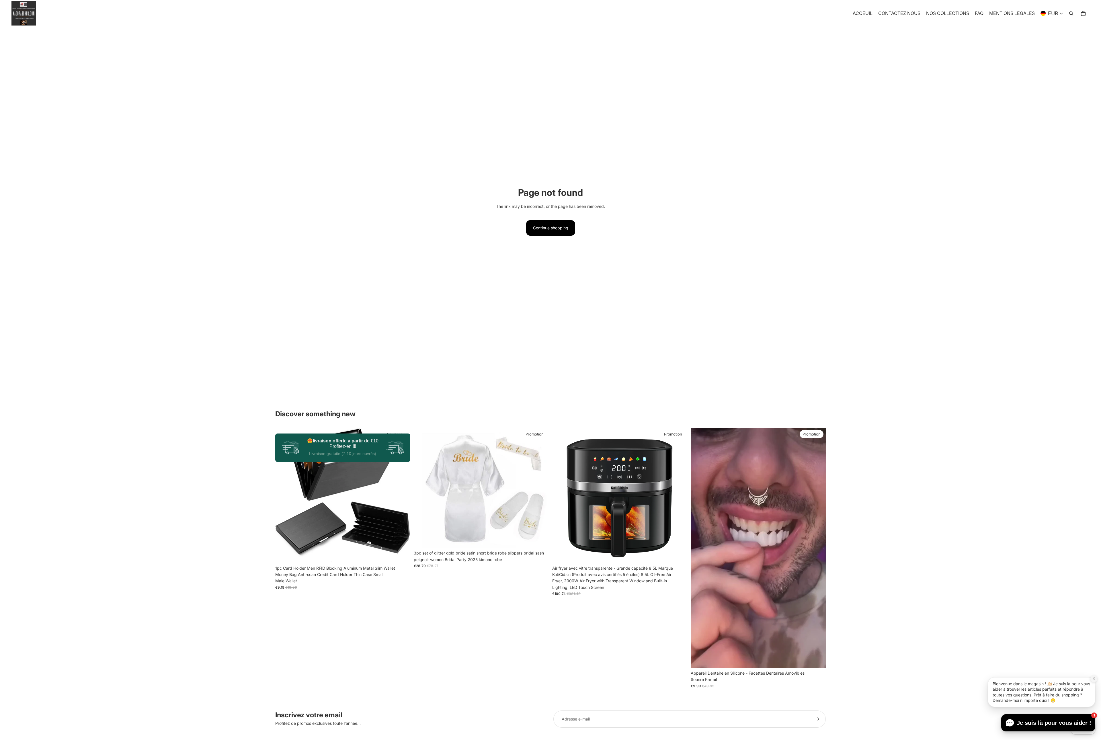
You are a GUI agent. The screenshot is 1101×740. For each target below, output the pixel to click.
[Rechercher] (1071, 13)
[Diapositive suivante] (401, 495)
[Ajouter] (678, 554)
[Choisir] (401, 554)
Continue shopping (550, 227)
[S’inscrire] (817, 719)
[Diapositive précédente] (283, 495)
